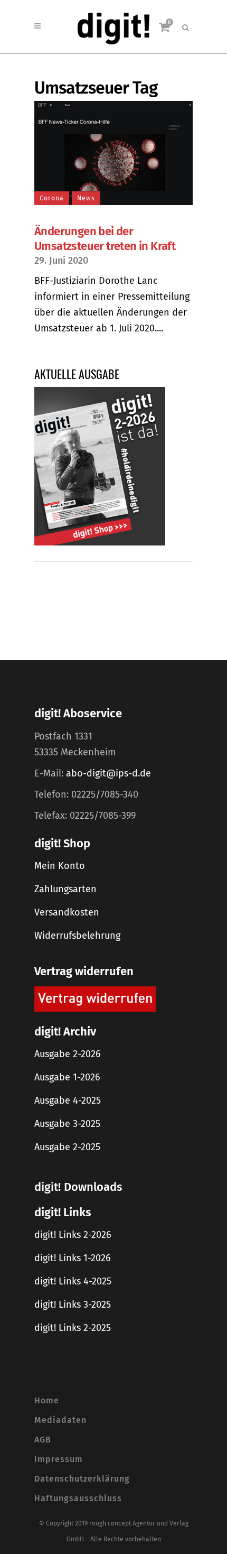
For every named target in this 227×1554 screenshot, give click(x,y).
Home (46, 1400)
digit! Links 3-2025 (72, 1304)
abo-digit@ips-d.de (108, 773)
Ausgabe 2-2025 (67, 1147)
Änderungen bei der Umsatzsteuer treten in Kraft (104, 238)
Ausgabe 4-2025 (67, 1100)
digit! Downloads (78, 1186)
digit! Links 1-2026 (72, 1258)
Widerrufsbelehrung (77, 935)
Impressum (58, 1459)
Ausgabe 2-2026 (67, 1054)
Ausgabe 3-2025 (67, 1124)
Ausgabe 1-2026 (67, 1077)
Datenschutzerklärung (82, 1479)
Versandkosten (66, 912)
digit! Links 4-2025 (72, 1281)
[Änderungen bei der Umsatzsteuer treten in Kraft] (113, 153)
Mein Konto (59, 866)
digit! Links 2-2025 (72, 1328)
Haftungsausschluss (78, 1498)
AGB (42, 1440)
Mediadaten (60, 1420)
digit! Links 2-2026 (72, 1235)
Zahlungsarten (65, 889)
